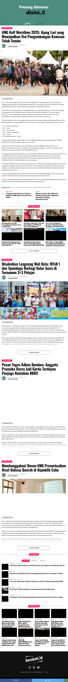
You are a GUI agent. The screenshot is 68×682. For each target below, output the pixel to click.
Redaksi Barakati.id (38, 672)
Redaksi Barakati (13, 46)
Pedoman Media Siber (25, 672)
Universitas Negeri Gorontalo (42, 187)
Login (46, 672)
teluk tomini (15, 187)
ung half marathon (26, 187)
